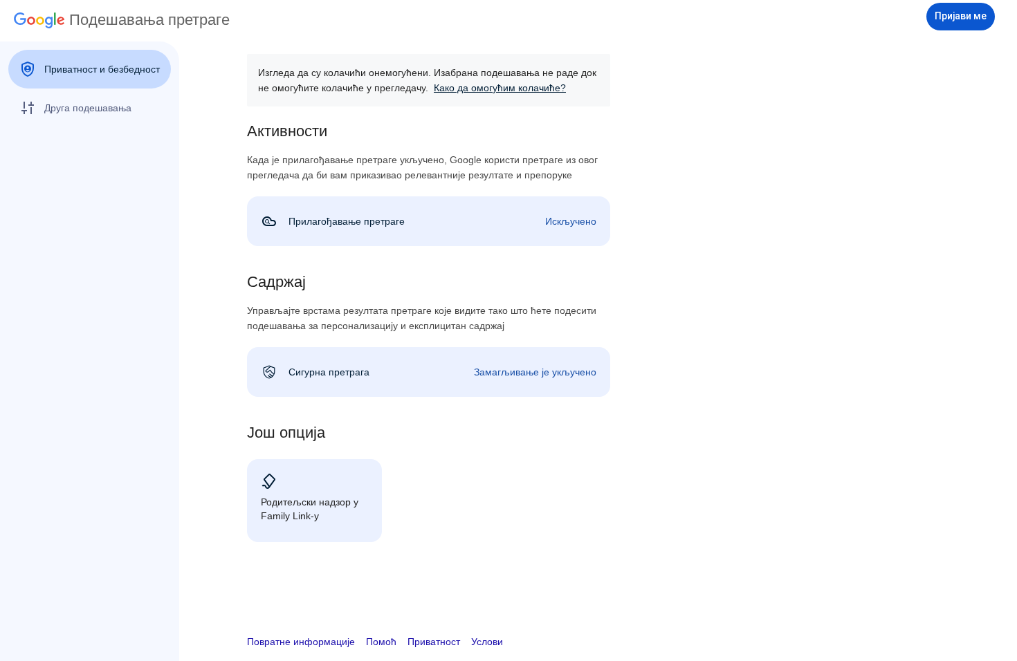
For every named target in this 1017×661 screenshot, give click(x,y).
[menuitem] (89, 69)
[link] (428, 221)
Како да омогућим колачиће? (500, 87)
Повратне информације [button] (301, 641)
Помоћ (381, 641)
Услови (487, 641)
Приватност (433, 641)
